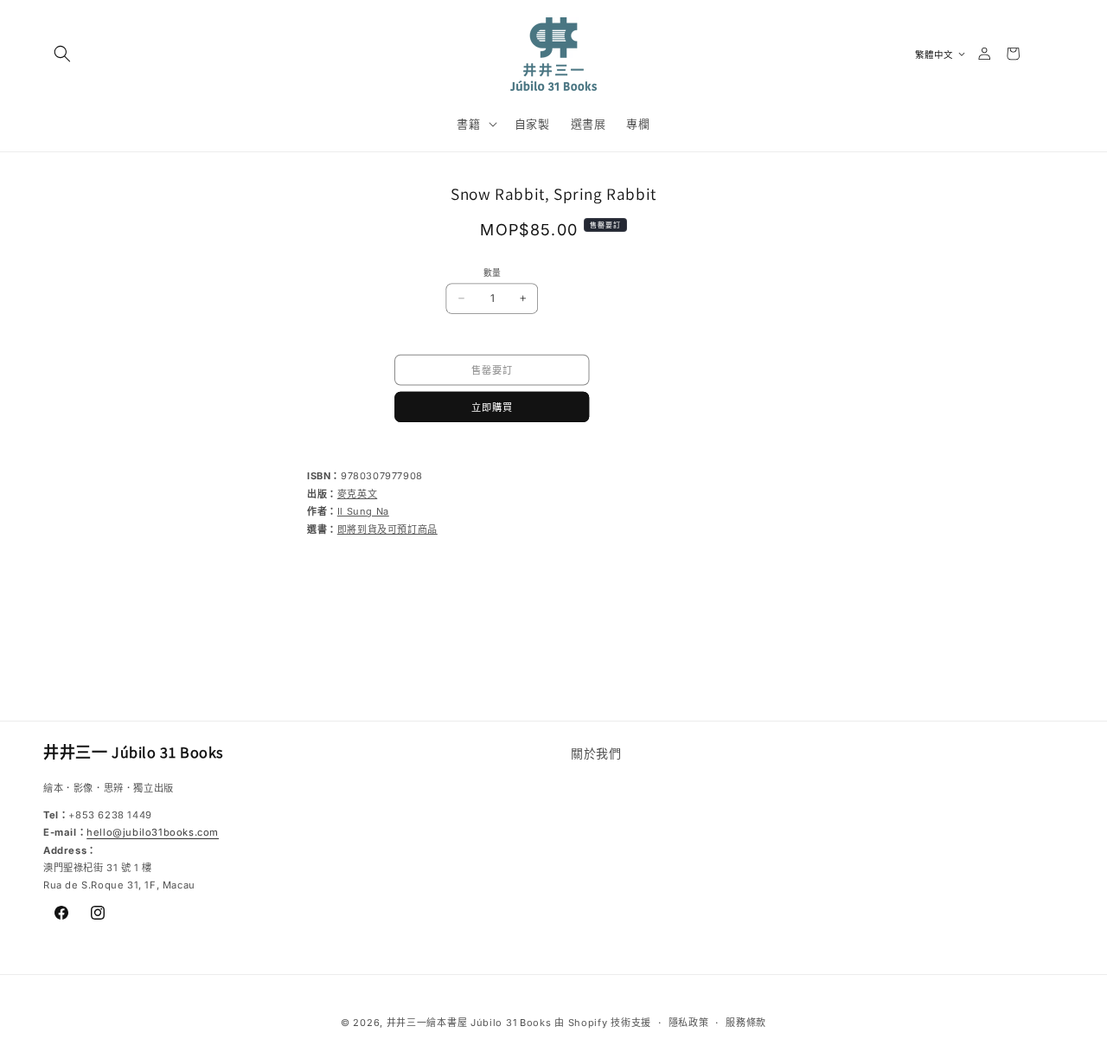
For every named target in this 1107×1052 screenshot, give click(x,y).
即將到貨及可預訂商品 (387, 529)
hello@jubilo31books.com (152, 833)
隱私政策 (689, 1022)
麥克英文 (357, 494)
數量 (492, 272)
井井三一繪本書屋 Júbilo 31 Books (469, 1023)
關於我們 (596, 753)
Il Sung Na (363, 511)
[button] (62, 54)
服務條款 (746, 1022)
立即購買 (492, 407)
